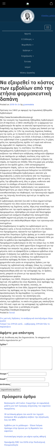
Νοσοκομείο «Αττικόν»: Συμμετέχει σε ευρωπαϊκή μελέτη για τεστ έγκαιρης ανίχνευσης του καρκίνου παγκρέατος (27, 406)
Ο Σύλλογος (26, 39)
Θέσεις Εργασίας (27, 73)
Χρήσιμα (27, 50)
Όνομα (4, 374)
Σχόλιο (3, 344)
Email (3, 379)
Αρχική (27, 34)
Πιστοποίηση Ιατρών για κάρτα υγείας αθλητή (25, 436)
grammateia (28, 104)
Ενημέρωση (26, 56)
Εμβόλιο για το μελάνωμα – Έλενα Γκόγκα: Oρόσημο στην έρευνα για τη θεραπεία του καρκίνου (23, 428)
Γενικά (12, 313)
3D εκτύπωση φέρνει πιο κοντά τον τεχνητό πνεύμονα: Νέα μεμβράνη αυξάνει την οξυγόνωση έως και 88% (26, 417)
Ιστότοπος (5, 384)
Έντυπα (27, 61)
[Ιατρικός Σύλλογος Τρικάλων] (28, 4)
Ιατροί (27, 67)
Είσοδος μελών (48, 16)
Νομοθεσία (27, 45)
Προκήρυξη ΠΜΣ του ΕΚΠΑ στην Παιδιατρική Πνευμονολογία (24, 443)
